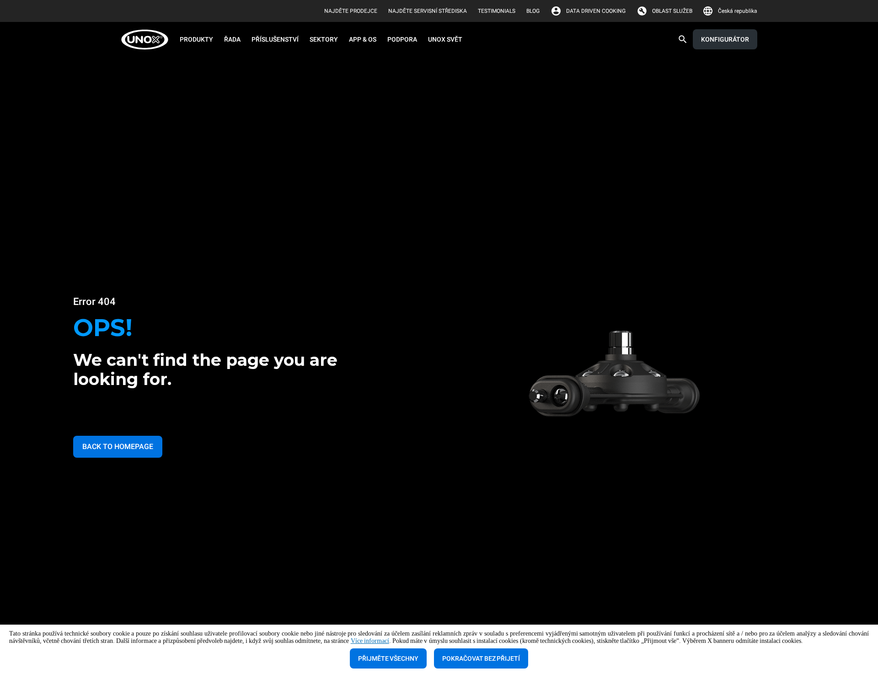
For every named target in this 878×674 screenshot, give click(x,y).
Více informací (370, 640)
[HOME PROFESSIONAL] (147, 39)
